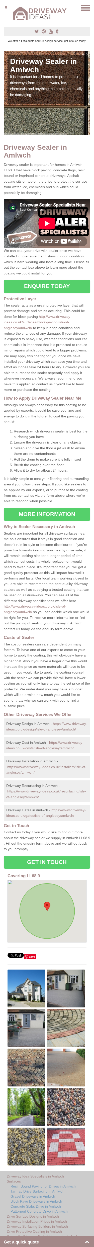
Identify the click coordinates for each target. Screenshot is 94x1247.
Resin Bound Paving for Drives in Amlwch (43, 1186)
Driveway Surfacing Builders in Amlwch (37, 1226)
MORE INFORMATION (47, 514)
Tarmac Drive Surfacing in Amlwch (37, 1191)
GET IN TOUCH (47, 862)
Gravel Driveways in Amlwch (33, 1196)
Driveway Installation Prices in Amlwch (37, 1221)
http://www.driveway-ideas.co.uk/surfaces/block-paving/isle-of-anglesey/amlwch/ (37, 322)
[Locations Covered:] (6, 7)
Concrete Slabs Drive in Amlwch (36, 1206)
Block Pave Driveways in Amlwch (36, 1201)
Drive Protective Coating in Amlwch (34, 1231)
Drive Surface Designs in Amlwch (33, 1216)
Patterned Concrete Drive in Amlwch (39, 1211)
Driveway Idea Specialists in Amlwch (35, 1176)
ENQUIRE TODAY (47, 286)
